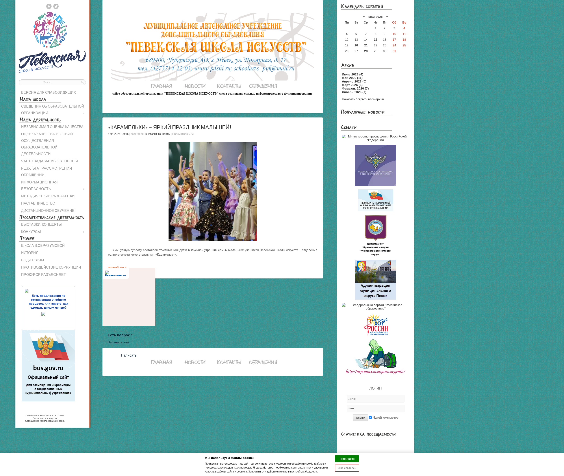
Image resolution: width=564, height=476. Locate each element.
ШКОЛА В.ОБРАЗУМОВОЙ (43, 245)
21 (366, 45)
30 (384, 51)
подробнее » (117, 267)
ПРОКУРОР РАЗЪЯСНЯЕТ (43, 274)
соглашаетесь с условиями (273, 463)
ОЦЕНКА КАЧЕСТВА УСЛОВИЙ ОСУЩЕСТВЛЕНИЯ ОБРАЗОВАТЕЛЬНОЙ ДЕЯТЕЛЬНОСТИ (47, 144)
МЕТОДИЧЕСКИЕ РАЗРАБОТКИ (48, 196)
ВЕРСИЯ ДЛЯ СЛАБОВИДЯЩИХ (48, 92)
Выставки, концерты (157, 133)
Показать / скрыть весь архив (363, 99)
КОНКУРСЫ (53, 231)
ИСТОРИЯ (30, 253)
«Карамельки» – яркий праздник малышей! (169, 127)
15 (375, 39)
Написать (129, 355)
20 (356, 45)
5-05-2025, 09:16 (118, 133)
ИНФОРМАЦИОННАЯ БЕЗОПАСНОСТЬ (53, 185)
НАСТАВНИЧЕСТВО (38, 203)
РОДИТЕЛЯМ (32, 260)
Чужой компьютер (385, 417)
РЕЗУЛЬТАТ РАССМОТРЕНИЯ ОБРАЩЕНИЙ (46, 171)
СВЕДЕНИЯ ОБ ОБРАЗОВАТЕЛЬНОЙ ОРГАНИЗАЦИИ (53, 109)
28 (366, 51)
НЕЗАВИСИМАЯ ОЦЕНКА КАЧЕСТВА (52, 126)
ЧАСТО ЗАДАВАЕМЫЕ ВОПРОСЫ (49, 161)
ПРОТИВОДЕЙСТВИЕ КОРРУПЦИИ (51, 267)
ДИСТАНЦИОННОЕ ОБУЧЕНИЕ (47, 210)
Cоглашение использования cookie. (45, 420)
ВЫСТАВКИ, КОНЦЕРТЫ (41, 224)
